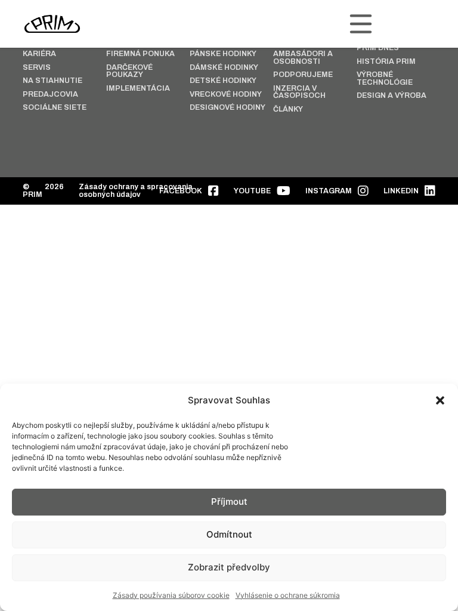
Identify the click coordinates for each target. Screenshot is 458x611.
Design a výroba (391, 96)
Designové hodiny (227, 108)
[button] (440, 400)
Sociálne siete (54, 108)
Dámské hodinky (224, 68)
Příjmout (229, 501)
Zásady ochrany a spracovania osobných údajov (136, 190)
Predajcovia (50, 94)
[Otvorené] (361, 24)
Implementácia (138, 88)
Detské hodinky (223, 81)
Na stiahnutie (52, 81)
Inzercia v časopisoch (299, 92)
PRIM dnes (378, 48)
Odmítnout (229, 534)
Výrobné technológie (385, 78)
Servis (37, 68)
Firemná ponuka (140, 54)
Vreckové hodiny (226, 94)
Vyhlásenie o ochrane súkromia (288, 595)
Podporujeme (303, 75)
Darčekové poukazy (129, 71)
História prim (386, 62)
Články (288, 109)
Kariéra (39, 54)
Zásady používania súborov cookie (171, 595)
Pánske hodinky (223, 54)
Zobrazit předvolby (229, 567)
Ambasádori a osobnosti (303, 57)
